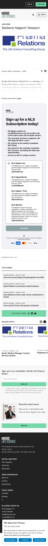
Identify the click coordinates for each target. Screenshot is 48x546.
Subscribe (41, 4)
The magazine (7, 462)
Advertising (6, 484)
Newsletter (6, 468)
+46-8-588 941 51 (8, 517)
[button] (44, 321)
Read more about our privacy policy (17, 535)
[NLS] (8, 15)
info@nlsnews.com (9, 514)
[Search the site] (33, 15)
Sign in (29, 4)
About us (5, 477)
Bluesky (5, 496)
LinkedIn (5, 493)
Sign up (24, 384)
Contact (4, 481)
